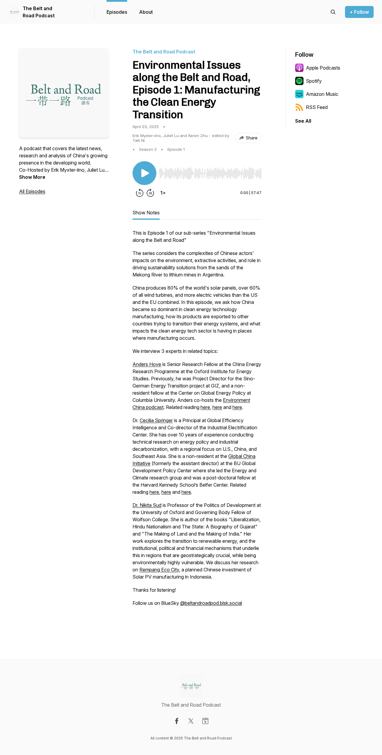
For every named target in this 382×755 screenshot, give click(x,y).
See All (303, 121)
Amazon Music (322, 94)
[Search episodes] (333, 12)
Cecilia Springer (156, 420)
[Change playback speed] (163, 193)
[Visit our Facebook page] (177, 721)
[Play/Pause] (144, 173)
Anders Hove (147, 364)
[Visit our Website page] (205, 721)
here (205, 407)
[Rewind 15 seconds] (139, 193)
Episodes (117, 12)
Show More (32, 177)
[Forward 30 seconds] (150, 193)
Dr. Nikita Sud (147, 505)
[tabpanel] (197, 427)
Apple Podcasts (323, 68)
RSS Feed (317, 107)
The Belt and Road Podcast (39, 12)
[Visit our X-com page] (191, 721)
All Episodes (32, 191)
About (146, 12)
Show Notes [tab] (146, 213)
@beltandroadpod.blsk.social (211, 603)
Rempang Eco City (159, 570)
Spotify (314, 81)
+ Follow (359, 12)
